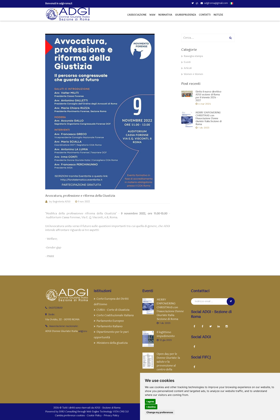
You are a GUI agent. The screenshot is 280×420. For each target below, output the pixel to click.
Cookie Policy (94, 416)
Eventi (187, 62)
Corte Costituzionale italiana (115, 315)
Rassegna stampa (193, 56)
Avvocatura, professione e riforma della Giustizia (80, 196)
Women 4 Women (193, 74)
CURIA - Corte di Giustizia (113, 310)
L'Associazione (136, 15)
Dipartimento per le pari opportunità (111, 335)
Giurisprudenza (185, 15)
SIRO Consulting (68, 412)
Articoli (188, 68)
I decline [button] (151, 406)
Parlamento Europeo (110, 321)
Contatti (205, 15)
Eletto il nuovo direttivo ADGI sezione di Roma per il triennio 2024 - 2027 (208, 96)
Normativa (165, 15)
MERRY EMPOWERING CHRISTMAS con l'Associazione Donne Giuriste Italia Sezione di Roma (209, 118)
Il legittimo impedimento (166, 334)
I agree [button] (150, 401)
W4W (152, 15)
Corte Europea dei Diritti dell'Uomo (111, 302)
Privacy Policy (111, 416)
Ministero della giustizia (112, 343)
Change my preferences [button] (159, 412)
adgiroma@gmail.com (216, 3)
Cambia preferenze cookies (70, 416)
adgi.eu (82, 331)
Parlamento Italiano (109, 326)
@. (196, 3)
